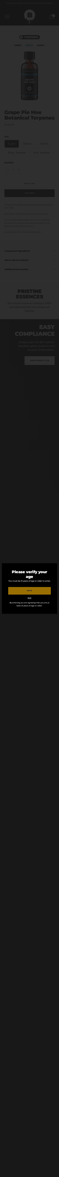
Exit (29, 598)
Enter (29, 590)
